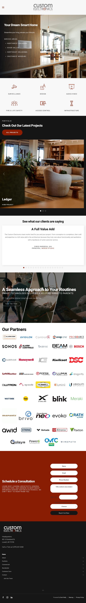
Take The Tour (11, 304)
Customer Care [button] (6, 571)
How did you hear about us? (64, 502)
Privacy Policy (80, 597)
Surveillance (14, 94)
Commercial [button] (6, 565)
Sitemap (71, 597)
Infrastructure (71, 111)
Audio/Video (71, 94)
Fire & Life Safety (14, 111)
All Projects (12, 132)
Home (4, 554)
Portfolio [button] (4, 561)
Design (43, 94)
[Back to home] (43, 7)
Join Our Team (8, 578)
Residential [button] (5, 568)
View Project (7, 205)
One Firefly (63, 597)
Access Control (43, 111)
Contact (4, 575)
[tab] (39, 75)
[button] (3, 7)
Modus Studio (48, 248)
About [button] (4, 558)
